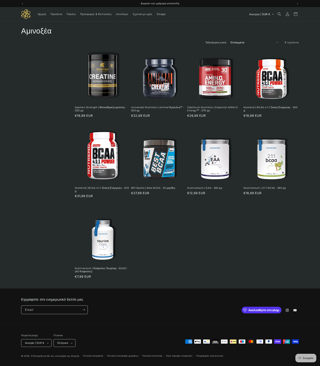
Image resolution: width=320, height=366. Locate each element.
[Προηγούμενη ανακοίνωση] (22, 3)
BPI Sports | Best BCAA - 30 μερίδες (153, 187)
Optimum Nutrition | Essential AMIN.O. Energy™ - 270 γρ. (212, 109)
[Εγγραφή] (83, 309)
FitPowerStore (38, 356)
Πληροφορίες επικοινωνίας (209, 356)
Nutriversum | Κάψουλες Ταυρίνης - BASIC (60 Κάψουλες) (101, 270)
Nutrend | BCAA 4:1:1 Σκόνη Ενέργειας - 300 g (271, 109)
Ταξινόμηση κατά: (216, 42)
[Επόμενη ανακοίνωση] (298, 3)
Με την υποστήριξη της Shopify (63, 356)
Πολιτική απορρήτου (93, 356)
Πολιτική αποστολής (152, 356)
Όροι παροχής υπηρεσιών (179, 356)
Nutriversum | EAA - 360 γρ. (205, 187)
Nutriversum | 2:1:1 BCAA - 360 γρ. (265, 187)
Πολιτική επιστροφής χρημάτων (123, 356)
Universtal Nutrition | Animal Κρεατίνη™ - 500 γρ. (157, 109)
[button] (279, 14)
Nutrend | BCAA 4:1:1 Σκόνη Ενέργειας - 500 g (102, 189)
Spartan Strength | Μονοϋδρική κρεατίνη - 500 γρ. (100, 109)
